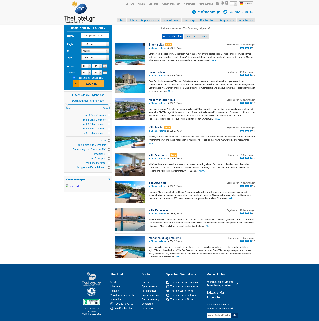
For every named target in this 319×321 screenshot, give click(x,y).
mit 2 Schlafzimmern (94, 119)
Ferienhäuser (171, 20)
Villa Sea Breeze (159, 155)
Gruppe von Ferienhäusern (91, 167)
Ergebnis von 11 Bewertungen (241, 44)
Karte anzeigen (75, 179)
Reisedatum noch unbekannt (89, 77)
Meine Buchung (205, 3)
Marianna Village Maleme (165, 238)
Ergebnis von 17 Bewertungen (241, 182)
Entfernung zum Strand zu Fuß (89, 149)
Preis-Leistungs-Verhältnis (91, 144)
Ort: (69, 50)
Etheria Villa (156, 44)
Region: (71, 44)
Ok (234, 315)
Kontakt (141, 3)
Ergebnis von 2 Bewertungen (241, 155)
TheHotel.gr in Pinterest (183, 295)
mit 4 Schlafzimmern (94, 128)
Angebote (226, 20)
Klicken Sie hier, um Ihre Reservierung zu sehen (220, 283)
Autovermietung (150, 299)
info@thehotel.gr (208, 12)
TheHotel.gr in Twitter (182, 290)
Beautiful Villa (157, 183)
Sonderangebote (151, 295)
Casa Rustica (157, 72)
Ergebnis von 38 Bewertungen (241, 72)
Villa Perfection (158, 210)
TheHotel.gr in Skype (181, 299)
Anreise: (71, 65)
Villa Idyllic (155, 127)
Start (121, 20)
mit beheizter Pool (96, 162)
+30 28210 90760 (241, 12)
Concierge (153, 3)
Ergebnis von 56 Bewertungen (241, 99)
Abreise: (71, 72)
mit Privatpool (98, 158)
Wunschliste (189, 3)
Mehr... (214, 60)
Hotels (133, 20)
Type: (69, 57)
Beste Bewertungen (196, 36)
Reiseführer (245, 20)
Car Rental (207, 20)
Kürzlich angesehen (171, 3)
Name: (70, 35)
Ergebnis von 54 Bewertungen (241, 210)
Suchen (91, 84)
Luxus (103, 140)
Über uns (130, 3)
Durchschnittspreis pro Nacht (88, 100)
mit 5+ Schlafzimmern (94, 133)
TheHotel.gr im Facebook (184, 282)
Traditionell (100, 153)
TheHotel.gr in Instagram (184, 286)
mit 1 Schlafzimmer (95, 115)
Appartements (150, 20)
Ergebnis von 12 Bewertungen (241, 127)
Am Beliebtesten (172, 36)
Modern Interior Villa (162, 100)
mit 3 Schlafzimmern (94, 124)
